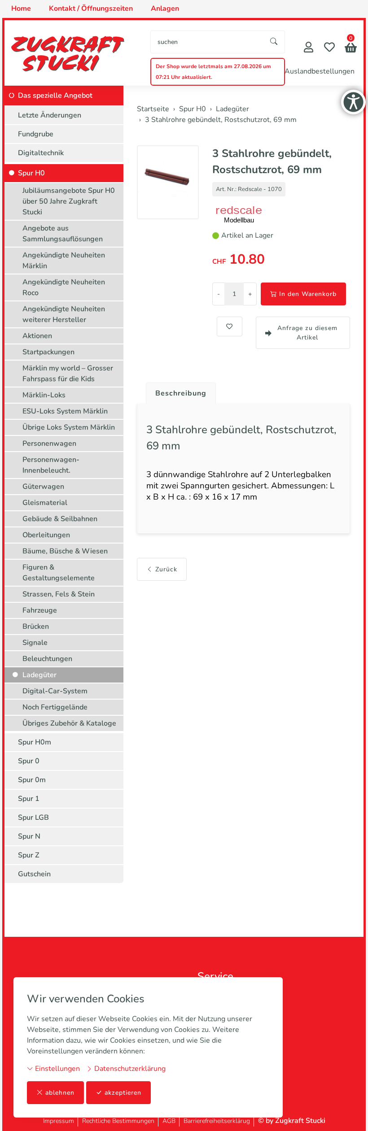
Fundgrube (35, 134)
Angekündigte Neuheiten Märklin (63, 260)
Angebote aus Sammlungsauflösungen (62, 233)
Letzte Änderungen (49, 115)
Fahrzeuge (39, 610)
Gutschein (34, 874)
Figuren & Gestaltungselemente (58, 572)
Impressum (58, 1121)
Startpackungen (48, 352)
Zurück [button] (166, 569)
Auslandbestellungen (320, 71)
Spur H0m (34, 742)
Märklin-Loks (44, 395)
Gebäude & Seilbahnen (59, 519)
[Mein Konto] (308, 48)
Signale (35, 643)
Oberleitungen (46, 535)
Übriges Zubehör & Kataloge (69, 723)
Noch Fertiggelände (55, 707)
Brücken (35, 626)
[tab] (177, 391)
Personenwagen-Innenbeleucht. (50, 465)
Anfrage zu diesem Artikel (307, 333)
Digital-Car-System (55, 691)
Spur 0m (32, 780)
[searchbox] (207, 41)
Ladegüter (39, 675)
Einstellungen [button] (56, 1069)
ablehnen (59, 1092)
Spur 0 (28, 761)
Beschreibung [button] (180, 393)
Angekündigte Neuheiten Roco (63, 287)
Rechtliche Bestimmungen (118, 1121)
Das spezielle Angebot (55, 95)
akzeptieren (123, 1092)
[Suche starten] (274, 41)
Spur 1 (28, 799)
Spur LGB (33, 817)
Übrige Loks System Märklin (68, 427)
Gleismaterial (44, 503)
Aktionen (37, 336)
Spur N (29, 836)
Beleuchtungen (47, 659)
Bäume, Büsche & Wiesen (65, 551)
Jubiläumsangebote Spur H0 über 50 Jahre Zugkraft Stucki (68, 201)
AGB (168, 1121)
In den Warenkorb (308, 294)
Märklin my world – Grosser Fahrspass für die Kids (67, 373)
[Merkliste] (329, 48)
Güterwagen (43, 487)
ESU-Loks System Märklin (65, 411)
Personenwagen (49, 443)
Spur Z (28, 855)
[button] (351, 48)
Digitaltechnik (41, 153)
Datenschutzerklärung (129, 1069)
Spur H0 (31, 173)
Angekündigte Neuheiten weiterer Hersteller (63, 314)
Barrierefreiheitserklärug (217, 1121)
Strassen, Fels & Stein (58, 594)
